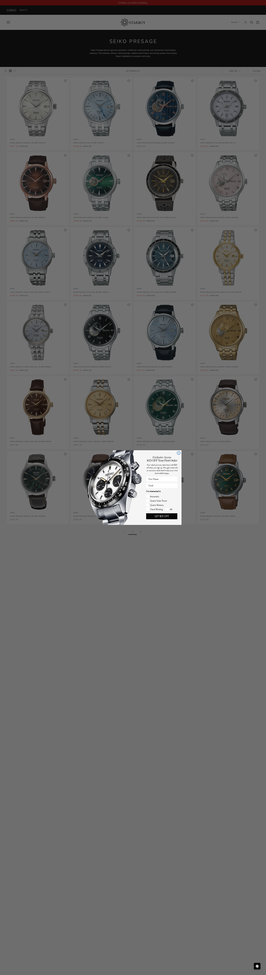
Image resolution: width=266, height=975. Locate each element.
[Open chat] (257, 966)
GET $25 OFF (162, 516)
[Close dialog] (178, 453)
